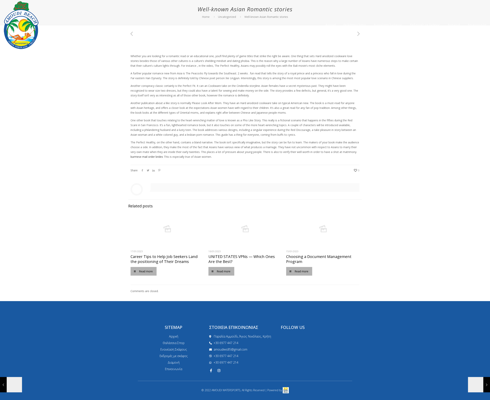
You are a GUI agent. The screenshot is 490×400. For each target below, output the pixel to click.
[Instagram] (219, 370)
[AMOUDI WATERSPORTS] (21, 25)
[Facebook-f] (211, 370)
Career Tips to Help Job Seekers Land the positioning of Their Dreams (164, 259)
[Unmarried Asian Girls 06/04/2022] (11, 384)
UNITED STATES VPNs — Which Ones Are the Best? (241, 259)
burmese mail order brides (147, 157)
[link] (286, 390)
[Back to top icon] (472, 392)
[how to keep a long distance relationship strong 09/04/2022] (479, 384)
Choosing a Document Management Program (318, 259)
